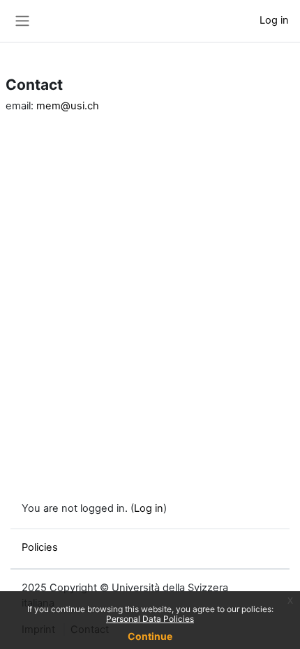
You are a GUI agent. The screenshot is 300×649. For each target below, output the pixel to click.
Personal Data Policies (150, 618)
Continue (150, 636)
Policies (40, 547)
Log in (274, 20)
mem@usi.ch (67, 106)
